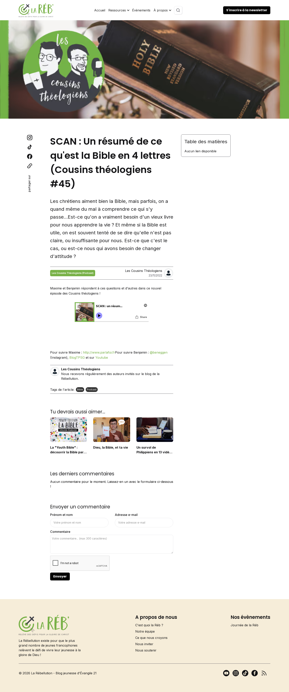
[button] (119, 10)
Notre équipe (145, 631)
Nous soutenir (145, 650)
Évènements (141, 10)
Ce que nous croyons (151, 638)
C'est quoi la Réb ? (149, 625)
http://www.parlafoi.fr (99, 352)
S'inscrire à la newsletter (246, 10)
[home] (36, 10)
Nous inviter (144, 644)
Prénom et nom (61, 515)
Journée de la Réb (244, 625)
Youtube (101, 357)
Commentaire (60, 532)
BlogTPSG (77, 357)
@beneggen (159, 352)
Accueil (99, 10)
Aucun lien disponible (200, 151)
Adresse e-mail (126, 515)
